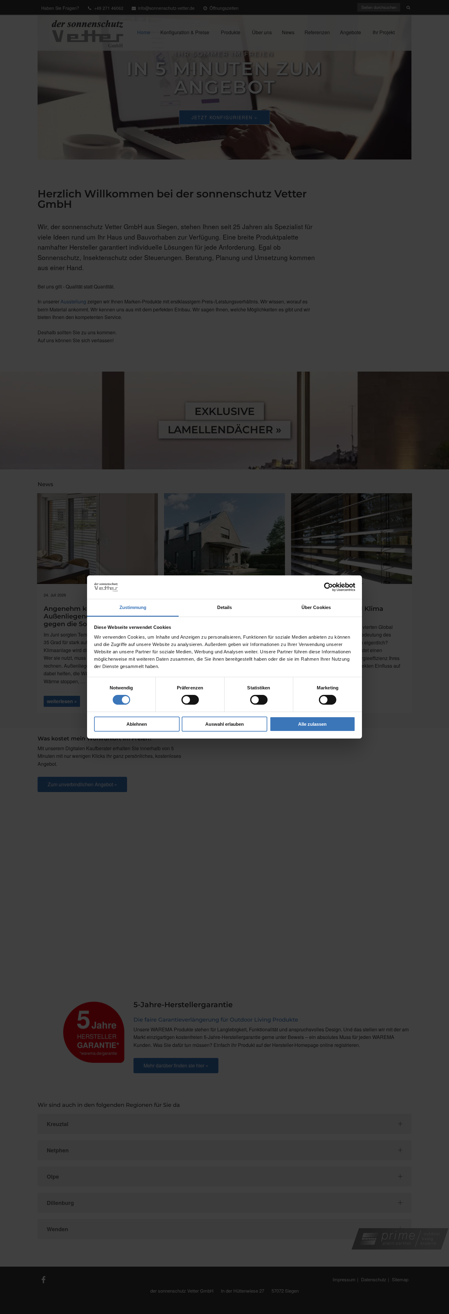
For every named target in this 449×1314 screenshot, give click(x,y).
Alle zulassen (312, 724)
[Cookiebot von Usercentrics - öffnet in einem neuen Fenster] (328, 587)
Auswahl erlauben (224, 724)
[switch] (190, 700)
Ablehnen (136, 724)
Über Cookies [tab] (316, 607)
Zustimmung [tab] (133, 607)
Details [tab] (224, 607)
